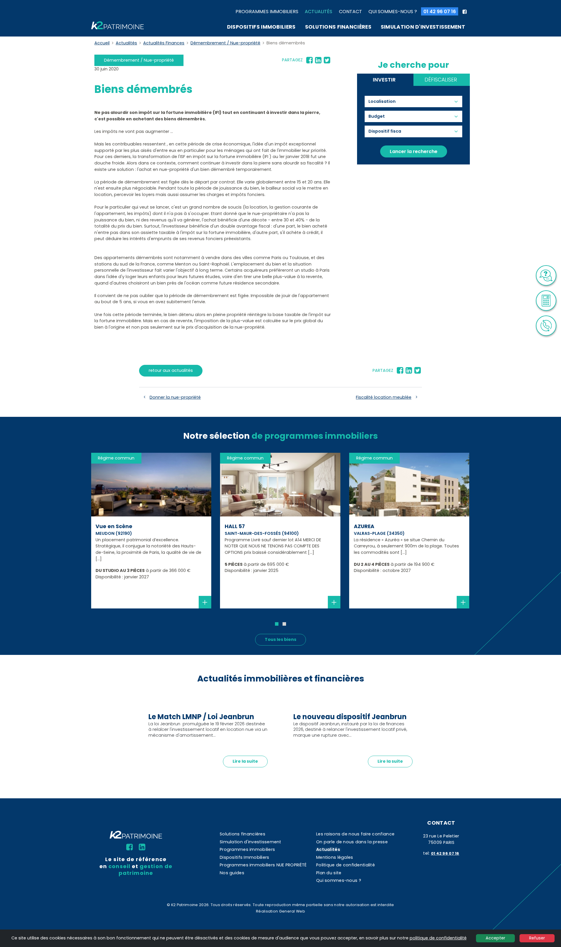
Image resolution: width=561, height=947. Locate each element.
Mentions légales (334, 857)
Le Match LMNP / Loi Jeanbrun (201, 716)
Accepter (495, 938)
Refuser (537, 938)
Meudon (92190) (114, 533)
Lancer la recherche (413, 151)
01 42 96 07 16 (439, 11)
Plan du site (328, 873)
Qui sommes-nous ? (392, 11)
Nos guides (232, 873)
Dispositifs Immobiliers (261, 26)
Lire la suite (245, 761)
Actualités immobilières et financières (280, 678)
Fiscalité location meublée (383, 397)
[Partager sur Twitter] (327, 60)
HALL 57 (235, 526)
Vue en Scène (114, 526)
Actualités (318, 11)
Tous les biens (280, 639)
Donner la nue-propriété (175, 397)
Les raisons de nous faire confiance (355, 834)
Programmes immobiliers (267, 11)
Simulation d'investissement (423, 26)
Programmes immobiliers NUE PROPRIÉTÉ (263, 865)
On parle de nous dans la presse (352, 842)
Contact (350, 11)
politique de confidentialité (438, 938)
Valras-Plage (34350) (379, 533)
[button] (276, 624)
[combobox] (384, 101)
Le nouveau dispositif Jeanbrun (350, 716)
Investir (384, 79)
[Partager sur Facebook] (309, 60)
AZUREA (364, 526)
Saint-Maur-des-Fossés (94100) (262, 533)
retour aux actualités (171, 370)
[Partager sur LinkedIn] (318, 60)
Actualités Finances (163, 43)
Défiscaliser (441, 79)
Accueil (102, 43)
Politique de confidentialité (345, 865)
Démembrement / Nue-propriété (225, 43)
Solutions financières (338, 26)
